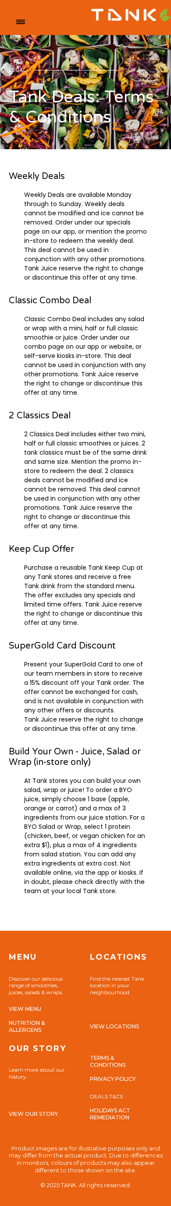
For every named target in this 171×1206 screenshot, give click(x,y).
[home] (98, 22)
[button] (21, 22)
